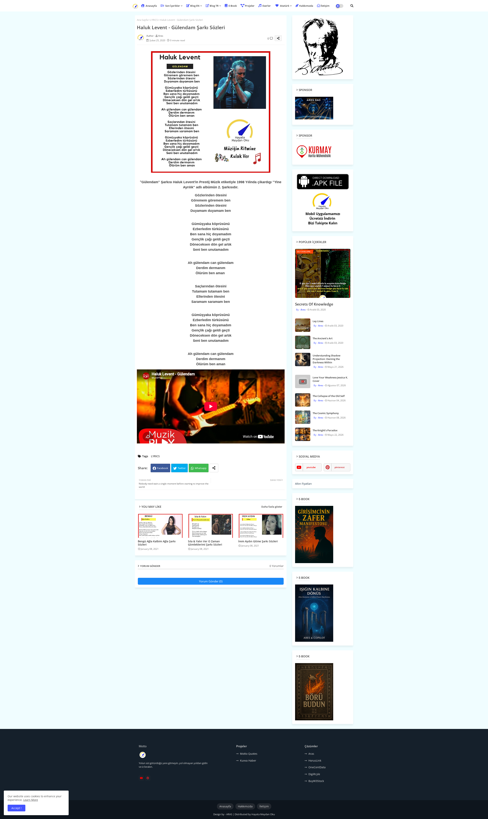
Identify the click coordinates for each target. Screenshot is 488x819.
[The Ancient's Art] (302, 342)
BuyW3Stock (316, 781)
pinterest (340, 467)
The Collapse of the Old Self (329, 396)
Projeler (249, 5)
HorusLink (314, 760)
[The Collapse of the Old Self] (302, 400)
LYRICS (154, 20)
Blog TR (214, 5)
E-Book (232, 5)
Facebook (162, 468)
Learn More (30, 800)
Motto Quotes (248, 753)
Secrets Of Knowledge (314, 304)
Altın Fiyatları (303, 483)
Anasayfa (151, 5)
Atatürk (284, 5)
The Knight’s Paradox (325, 430)
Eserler (266, 5)
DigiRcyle (314, 774)
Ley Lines (318, 321)
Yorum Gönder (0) (210, 581)
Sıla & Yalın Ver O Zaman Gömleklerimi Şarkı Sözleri (205, 543)
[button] (352, 6)
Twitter (182, 468)
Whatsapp (200, 468)
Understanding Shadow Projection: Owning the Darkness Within (326, 359)
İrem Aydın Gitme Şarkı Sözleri (258, 541)
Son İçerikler (172, 5)
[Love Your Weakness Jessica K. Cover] (302, 381)
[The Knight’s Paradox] (302, 434)
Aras (311, 753)
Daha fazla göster (271, 506)
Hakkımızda (306, 5)
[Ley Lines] (302, 325)
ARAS (229, 814)
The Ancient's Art (322, 338)
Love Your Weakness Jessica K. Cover (330, 379)
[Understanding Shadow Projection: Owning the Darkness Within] (302, 359)
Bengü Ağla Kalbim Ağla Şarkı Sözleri (157, 543)
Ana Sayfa (142, 20)
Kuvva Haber (248, 760)
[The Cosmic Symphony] (302, 417)
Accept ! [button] (16, 808)
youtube (311, 467)
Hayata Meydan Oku (263, 814)
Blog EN (194, 5)
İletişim (325, 5)
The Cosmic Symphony (326, 413)
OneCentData (317, 767)
